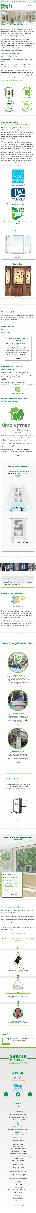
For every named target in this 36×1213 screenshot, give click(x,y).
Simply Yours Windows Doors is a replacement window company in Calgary (18, 1064)
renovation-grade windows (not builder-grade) (17, 351)
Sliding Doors (18, 1195)
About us (18, 1109)
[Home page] (18, 1058)
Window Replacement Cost (18, 1171)
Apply (18, 455)
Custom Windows (18, 1137)
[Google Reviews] (18, 1078)
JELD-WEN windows (23, 128)
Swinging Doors (18, 1198)
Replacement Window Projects (18, 1178)
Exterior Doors (18, 1184)
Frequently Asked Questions (18, 1117)
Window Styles (18, 1159)
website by (18, 1206)
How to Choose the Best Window (18, 1120)
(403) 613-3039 (15, 377)
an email (21, 1038)
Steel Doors (18, 1193)
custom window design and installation (20, 330)
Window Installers (18, 1168)
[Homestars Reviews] (18, 1087)
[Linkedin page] (30, 1094)
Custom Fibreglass (18, 1190)
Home (18, 1106)
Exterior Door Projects (18, 1201)
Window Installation (18, 1141)
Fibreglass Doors (18, 1187)
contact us (18, 358)
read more (18, 476)
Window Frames (18, 1145)
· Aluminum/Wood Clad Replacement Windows (18, 1156)
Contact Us (19, 1112)
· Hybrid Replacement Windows (18, 1153)
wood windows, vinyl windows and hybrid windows (16, 35)
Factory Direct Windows (18, 1175)
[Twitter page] (18, 1094)
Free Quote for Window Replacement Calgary (13, 1)
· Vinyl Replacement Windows (18, 1148)
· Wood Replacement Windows (18, 1151)
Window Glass (18, 1163)
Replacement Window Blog (18, 1114)
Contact (33, 1)
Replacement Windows (18, 1135)
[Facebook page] (6, 1094)
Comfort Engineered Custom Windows (13, 621)
